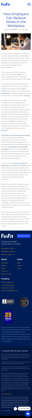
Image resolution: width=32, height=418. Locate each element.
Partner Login (6, 255)
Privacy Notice (5, 327)
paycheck (6, 93)
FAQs (3, 268)
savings (27, 95)
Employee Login (7, 251)
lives (28, 79)
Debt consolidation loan (9, 290)
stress (19, 74)
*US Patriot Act (15, 329)
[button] (29, 4)
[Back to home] (5, 4)
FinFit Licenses (5, 329)
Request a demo (23, 236)
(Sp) (11, 327)
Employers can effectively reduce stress (15, 135)
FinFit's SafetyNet (7, 282)
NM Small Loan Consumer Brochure (19, 334)
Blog (18, 263)
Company (4, 263)
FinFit (14, 29)
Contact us (5, 271)
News (19, 268)
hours (13, 121)
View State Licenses (6, 393)
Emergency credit (7, 288)
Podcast (20, 265)
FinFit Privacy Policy (20, 327)
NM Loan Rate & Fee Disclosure (11, 336)
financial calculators (20, 165)
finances (4, 130)
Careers (3, 265)
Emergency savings (8, 285)
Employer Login (7, 248)
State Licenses (6, 274)
